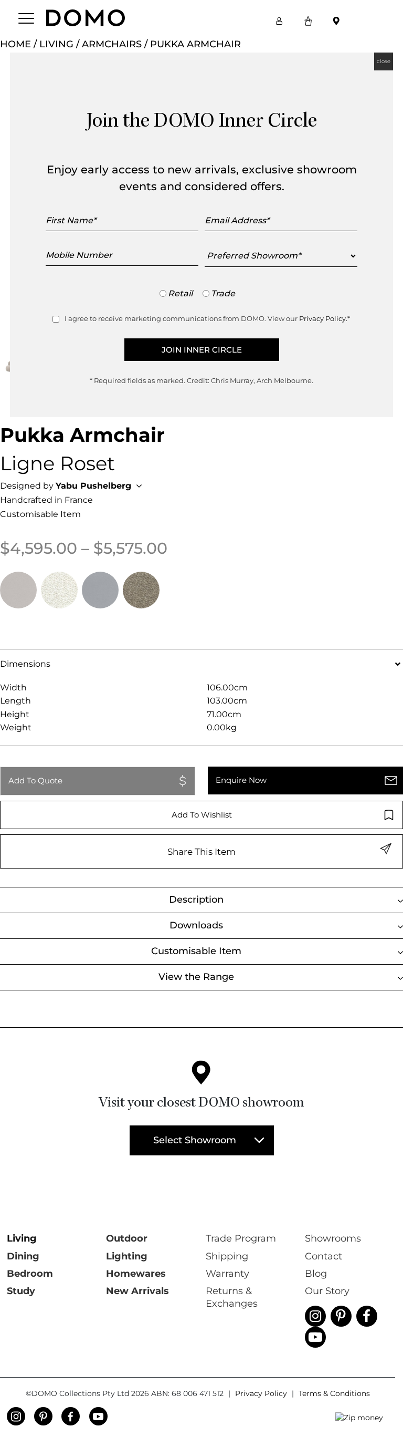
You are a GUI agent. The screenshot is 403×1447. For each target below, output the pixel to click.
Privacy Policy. (323, 318)
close (383, 61)
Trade (223, 293)
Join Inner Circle (202, 350)
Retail (180, 293)
